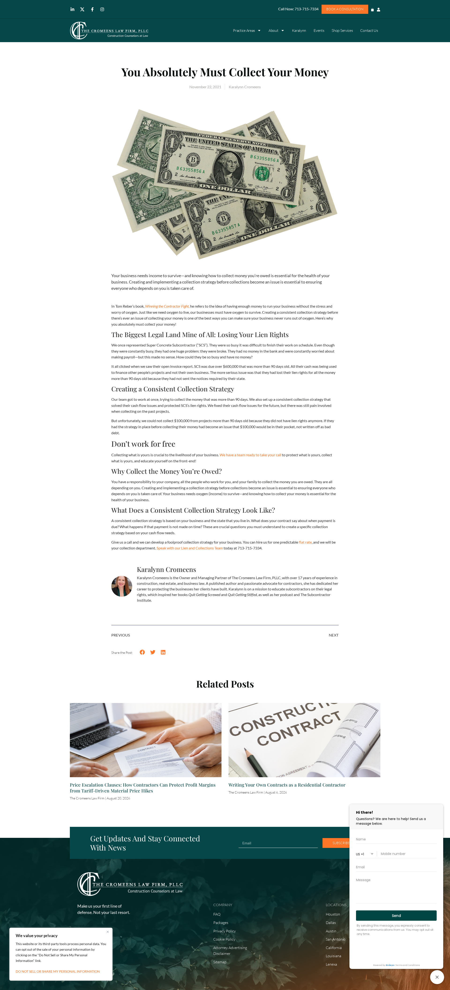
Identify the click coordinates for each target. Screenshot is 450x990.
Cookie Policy (224, 939)
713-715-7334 (306, 9)
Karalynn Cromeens (166, 569)
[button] (142, 652)
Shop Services (342, 30)
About (273, 30)
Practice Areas (244, 30)
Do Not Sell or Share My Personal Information (58, 971)
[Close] (107, 932)
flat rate (305, 542)
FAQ (217, 914)
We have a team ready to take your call (250, 455)
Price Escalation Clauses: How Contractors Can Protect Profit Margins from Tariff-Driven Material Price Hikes (143, 788)
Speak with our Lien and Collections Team (190, 548)
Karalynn (299, 30)
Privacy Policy (224, 931)
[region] (60, 954)
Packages (220, 922)
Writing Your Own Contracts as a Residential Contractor (287, 785)
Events (319, 30)
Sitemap (219, 962)
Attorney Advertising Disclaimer (230, 950)
